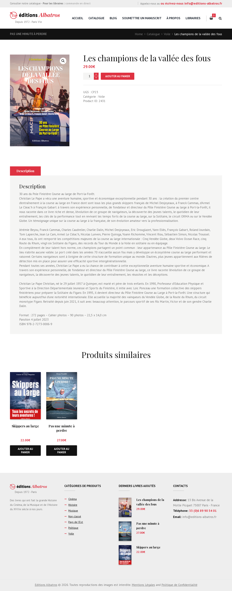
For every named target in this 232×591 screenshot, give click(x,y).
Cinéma (72, 499)
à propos (173, 18)
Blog (113, 18)
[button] (63, 61)
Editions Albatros (46, 585)
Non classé (74, 516)
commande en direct (78, 3)
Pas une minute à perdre (28, 34)
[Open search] (220, 18)
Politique (73, 528)
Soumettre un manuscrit (141, 18)
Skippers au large (25, 426)
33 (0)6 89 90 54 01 (203, 511)
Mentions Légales (143, 585)
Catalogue (96, 18)
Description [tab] (25, 171)
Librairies (193, 18)
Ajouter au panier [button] (25, 450)
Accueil (77, 18)
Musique (73, 510)
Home (139, 34)
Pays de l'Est (75, 522)
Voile (167, 34)
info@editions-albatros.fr (198, 517)
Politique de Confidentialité (179, 585)
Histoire (72, 505)
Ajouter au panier (117, 76)
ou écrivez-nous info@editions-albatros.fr (191, 3)
